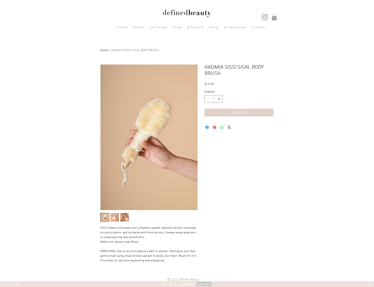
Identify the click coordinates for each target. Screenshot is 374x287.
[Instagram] (265, 17)
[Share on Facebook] (207, 127)
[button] (274, 17)
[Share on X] (229, 127)
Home (104, 50)
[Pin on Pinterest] (214, 127)
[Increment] (219, 98)
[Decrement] (207, 98)
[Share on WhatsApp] (222, 127)
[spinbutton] (213, 98)
